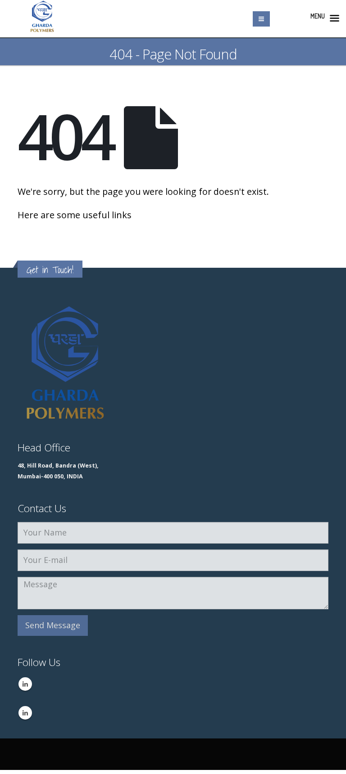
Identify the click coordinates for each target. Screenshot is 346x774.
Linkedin (25, 684)
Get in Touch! (50, 269)
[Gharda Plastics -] (42, 18)
